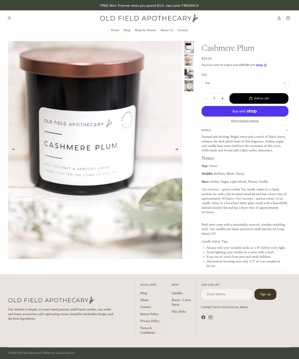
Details (206, 130)
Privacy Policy (149, 321)
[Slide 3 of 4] (188, 73)
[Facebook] (203, 317)
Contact (145, 307)
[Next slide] (177, 150)
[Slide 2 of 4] (188, 60)
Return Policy (149, 314)
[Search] (9, 18)
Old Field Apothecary (29, 353)
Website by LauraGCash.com (59, 353)
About (144, 300)
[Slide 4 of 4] (188, 85)
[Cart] (288, 18)
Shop (143, 293)
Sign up (265, 294)
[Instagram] (210, 317)
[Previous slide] (12, 150)
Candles (177, 293)
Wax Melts (179, 311)
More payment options (245, 121)
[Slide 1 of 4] (188, 47)
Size (204, 74)
